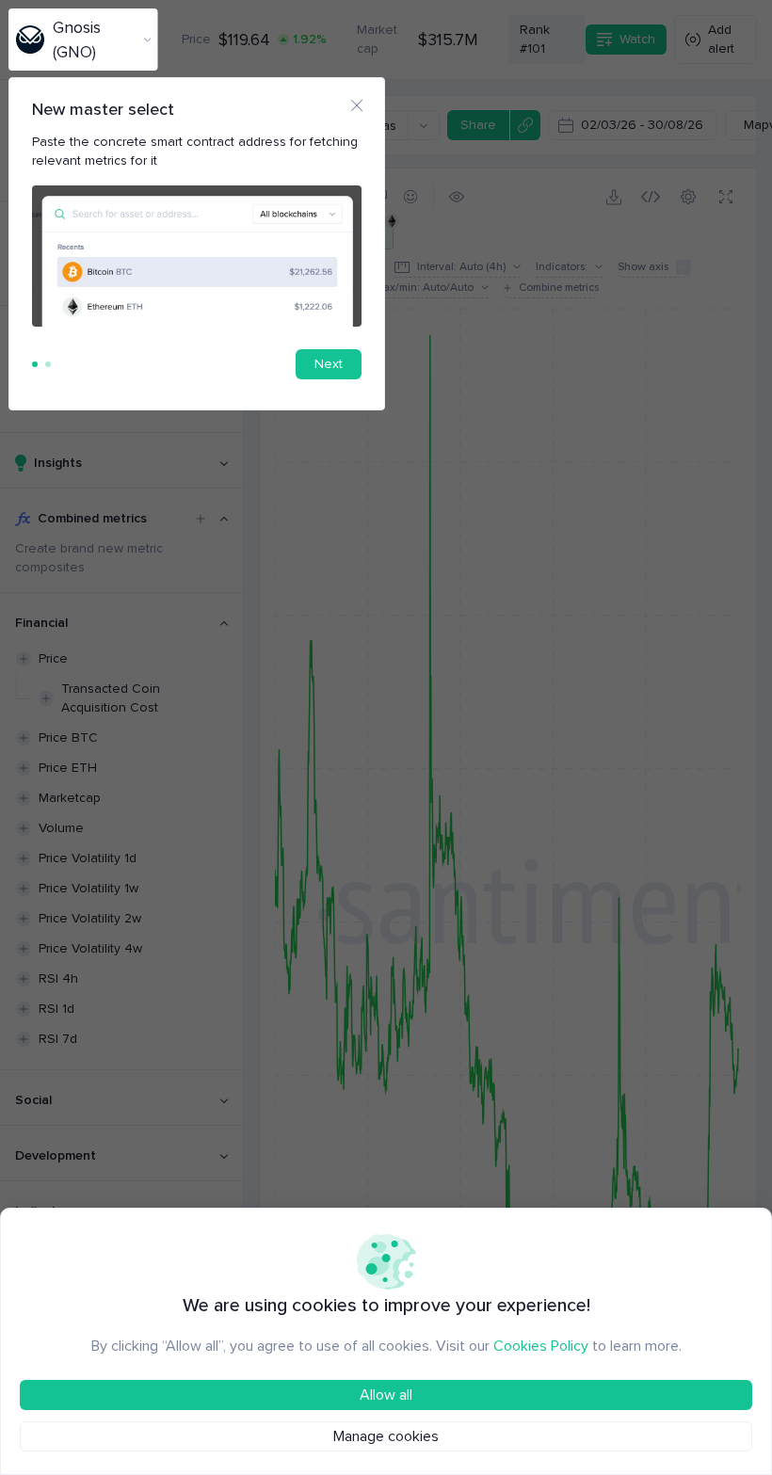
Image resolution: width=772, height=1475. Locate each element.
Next (328, 364)
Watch (637, 39)
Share (478, 125)
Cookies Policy (540, 1346)
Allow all (386, 1395)
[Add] (200, 518)
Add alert (721, 39)
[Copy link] (524, 125)
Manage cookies (386, 1436)
